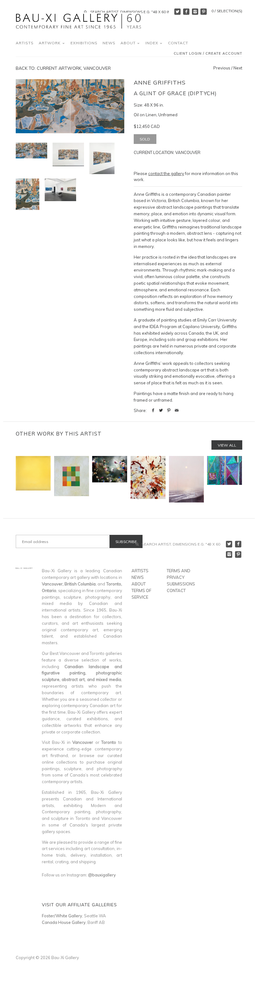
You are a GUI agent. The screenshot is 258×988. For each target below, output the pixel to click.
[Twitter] (177, 11)
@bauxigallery (102, 874)
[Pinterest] (203, 11)
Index (152, 43)
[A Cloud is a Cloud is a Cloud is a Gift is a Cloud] (109, 479)
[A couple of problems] (148, 479)
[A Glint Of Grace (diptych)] (68, 154)
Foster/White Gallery (62, 915)
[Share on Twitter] (161, 410)
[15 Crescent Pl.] (33, 479)
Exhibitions (84, 43)
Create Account (223, 54)
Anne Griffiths (160, 82)
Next (237, 67)
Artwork (50, 43)
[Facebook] (186, 11)
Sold (145, 139)
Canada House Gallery (64, 922)
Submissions (181, 583)
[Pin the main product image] (168, 410)
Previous (221, 67)
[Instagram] (195, 11)
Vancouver (187, 152)
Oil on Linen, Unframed (155, 114)
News (109, 43)
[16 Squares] (71, 479)
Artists (25, 43)
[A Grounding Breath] (186, 479)
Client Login (188, 54)
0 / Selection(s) (226, 10)
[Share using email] (176, 410)
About (129, 43)
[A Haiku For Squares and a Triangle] (224, 479)
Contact (178, 43)
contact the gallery (166, 173)
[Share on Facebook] (153, 410)
